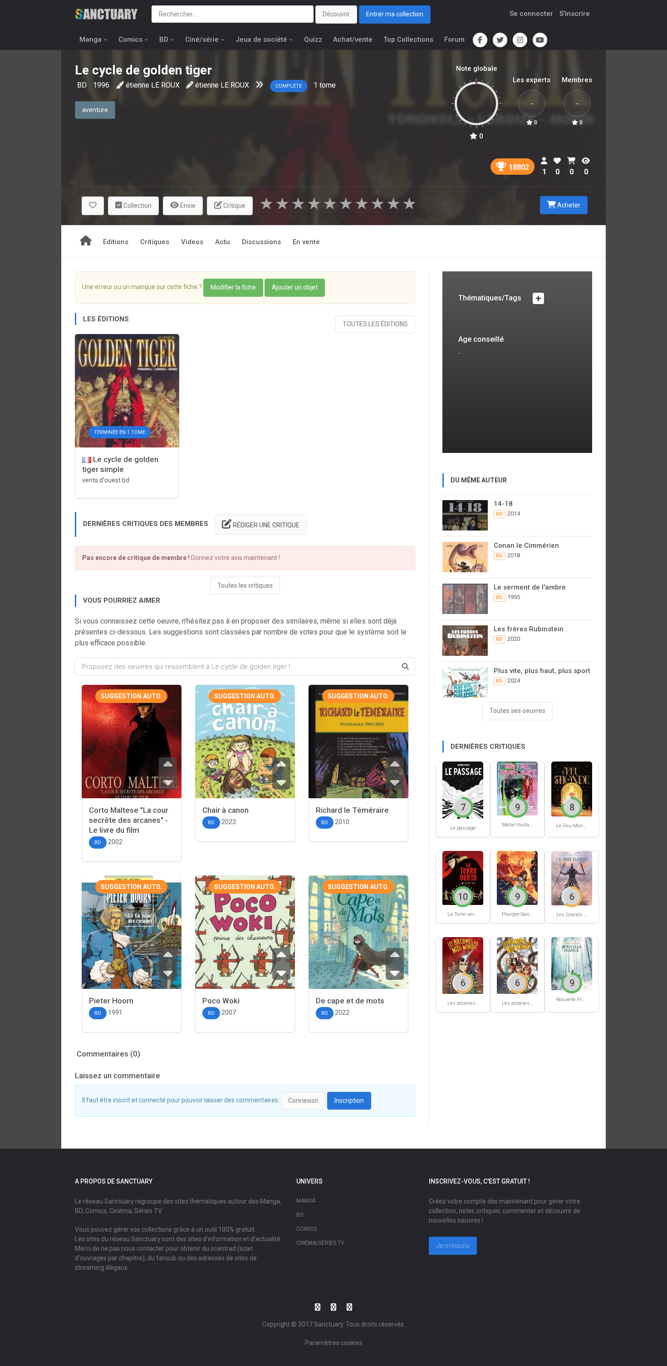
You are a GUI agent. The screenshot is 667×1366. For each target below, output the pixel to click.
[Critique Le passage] (462, 790)
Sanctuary (328, 1324)
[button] (93, 206)
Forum (454, 39)
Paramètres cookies (334, 1342)
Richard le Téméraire (352, 810)
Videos (192, 242)
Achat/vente (353, 39)
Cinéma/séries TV (320, 1243)
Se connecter (531, 14)
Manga (90, 39)
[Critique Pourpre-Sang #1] (517, 877)
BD (163, 39)
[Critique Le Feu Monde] (571, 788)
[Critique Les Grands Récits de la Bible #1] (571, 877)
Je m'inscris (453, 1245)
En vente (306, 242)
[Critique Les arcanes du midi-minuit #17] (517, 965)
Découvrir (336, 14)
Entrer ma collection (394, 14)
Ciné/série (202, 39)
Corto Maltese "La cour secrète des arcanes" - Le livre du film (128, 820)
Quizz (313, 39)
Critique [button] (233, 205)
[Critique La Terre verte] (462, 877)
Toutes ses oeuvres (517, 710)
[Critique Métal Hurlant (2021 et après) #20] (517, 788)
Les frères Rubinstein (529, 629)
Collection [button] (137, 205)
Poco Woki (221, 1000)
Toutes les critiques (245, 585)
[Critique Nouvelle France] (571, 963)
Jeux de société (261, 39)
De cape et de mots (350, 1000)
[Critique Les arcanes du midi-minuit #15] (462, 965)
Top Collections (408, 39)
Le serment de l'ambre (530, 587)
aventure (95, 109)
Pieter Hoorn (111, 1000)
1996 (101, 85)
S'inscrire (574, 14)
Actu (222, 242)
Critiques (154, 242)
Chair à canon (225, 810)
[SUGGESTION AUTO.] (131, 751)
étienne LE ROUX (153, 85)
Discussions (261, 242)
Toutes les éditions (375, 324)
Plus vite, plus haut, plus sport (542, 671)
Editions (115, 242)
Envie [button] (187, 205)
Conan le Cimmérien (526, 545)
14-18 (503, 504)
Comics (130, 39)
